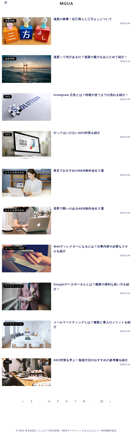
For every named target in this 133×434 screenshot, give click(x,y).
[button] (118, 351)
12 (101, 401)
